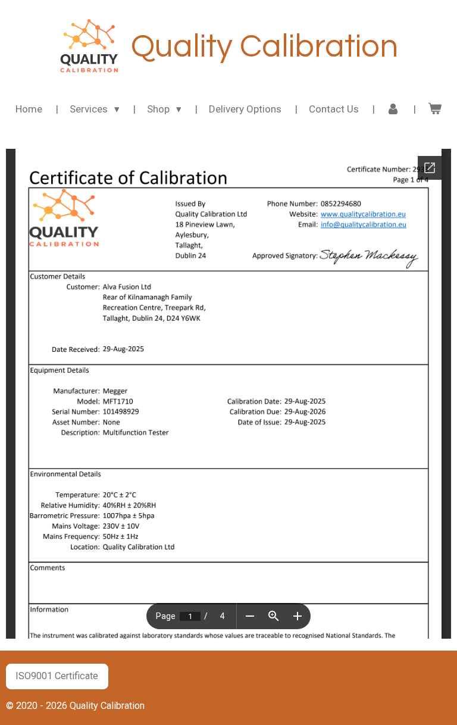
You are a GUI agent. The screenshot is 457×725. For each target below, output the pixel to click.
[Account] (393, 109)
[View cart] (434, 109)
